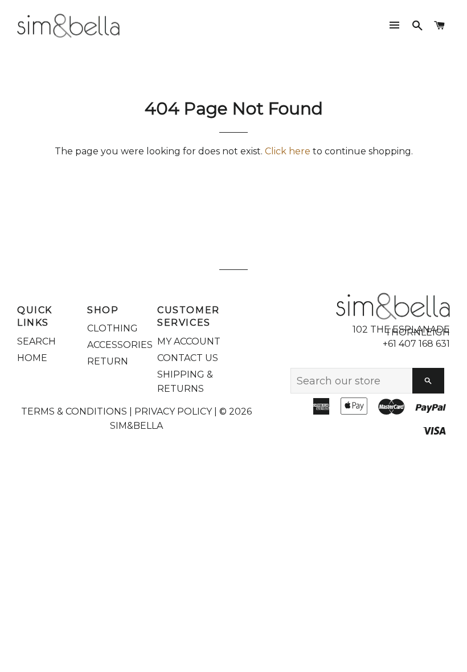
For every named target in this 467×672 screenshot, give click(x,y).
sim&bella (136, 425)
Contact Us (187, 358)
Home (32, 358)
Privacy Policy (173, 411)
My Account (188, 341)
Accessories (120, 344)
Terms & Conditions (74, 411)
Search (36, 341)
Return (107, 361)
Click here (287, 151)
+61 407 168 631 (416, 343)
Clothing (112, 328)
